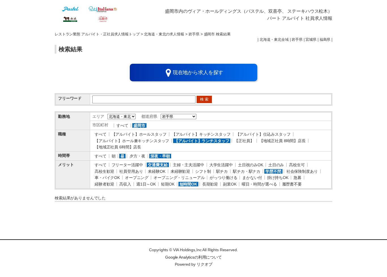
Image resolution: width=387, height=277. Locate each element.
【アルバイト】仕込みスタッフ (263, 134)
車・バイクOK (107, 177)
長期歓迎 (210, 184)
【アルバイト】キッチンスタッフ (201, 134)
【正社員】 (244, 140)
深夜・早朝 (160, 156)
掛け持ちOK (277, 177)
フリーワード (70, 98)
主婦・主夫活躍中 (188, 165)
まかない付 (252, 177)
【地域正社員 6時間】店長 (118, 147)
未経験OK (156, 171)
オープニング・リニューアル (179, 177)
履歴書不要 (292, 184)
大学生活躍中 (221, 165)
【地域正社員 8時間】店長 (282, 140)
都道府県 (149, 116)
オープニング (136, 177)
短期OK (167, 184)
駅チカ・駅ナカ (246, 171)
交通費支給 (157, 165)
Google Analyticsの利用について (193, 257)
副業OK (229, 184)
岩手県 (193, 34)
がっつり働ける (223, 177)
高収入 (125, 184)
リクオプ (204, 264)
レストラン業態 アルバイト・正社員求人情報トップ (97, 34)
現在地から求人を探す (198, 72)
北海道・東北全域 (274, 40)
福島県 (325, 40)
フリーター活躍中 (127, 165)
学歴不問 (273, 171)
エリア (98, 116)
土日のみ (276, 165)
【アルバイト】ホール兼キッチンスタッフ (132, 140)
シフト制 (203, 171)
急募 (297, 177)
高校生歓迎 (104, 171)
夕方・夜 (137, 156)
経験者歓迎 (104, 184)
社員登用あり (131, 171)
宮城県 (310, 40)
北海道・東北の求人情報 (164, 34)
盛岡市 (139, 125)
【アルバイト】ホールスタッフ (139, 134)
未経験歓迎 (180, 171)
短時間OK (188, 184)
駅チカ (222, 171)
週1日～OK (146, 184)
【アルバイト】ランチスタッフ (201, 140)
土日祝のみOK (250, 165)
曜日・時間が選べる (259, 184)
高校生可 (297, 165)
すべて (122, 125)
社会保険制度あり (302, 171)
